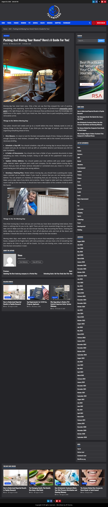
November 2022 (81, 348)
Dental (79, 161)
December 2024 (81, 300)
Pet (29, 23)
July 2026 (80, 245)
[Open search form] (89, 23)
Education (80, 164)
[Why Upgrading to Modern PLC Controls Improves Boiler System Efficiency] (61, 292)
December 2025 (81, 265)
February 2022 (81, 379)
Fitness (79, 178)
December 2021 (81, 386)
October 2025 (81, 272)
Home (3, 23)
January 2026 (81, 262)
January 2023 (81, 341)
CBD (78, 158)
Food (78, 182)
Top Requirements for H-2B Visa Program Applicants (37, 303)
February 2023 (81, 338)
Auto (78, 147)
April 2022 (80, 372)
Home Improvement (82, 199)
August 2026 (81, 241)
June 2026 (80, 248)
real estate (80, 209)
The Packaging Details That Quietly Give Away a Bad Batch (39, 489)
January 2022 (81, 382)
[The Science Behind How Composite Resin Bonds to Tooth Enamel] (93, 478)
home (78, 195)
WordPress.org (81, 459)
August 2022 (80, 358)
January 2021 (81, 423)
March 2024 (80, 317)
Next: (58, 272)
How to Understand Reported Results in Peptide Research (12, 303)
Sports (79, 216)
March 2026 (80, 258)
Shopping (58, 23)
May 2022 (80, 368)
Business (49, 23)
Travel (9, 23)
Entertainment (81, 168)
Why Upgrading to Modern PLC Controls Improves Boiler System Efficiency (61, 304)
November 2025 (81, 269)
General (35, 23)
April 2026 (80, 255)
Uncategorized (81, 226)
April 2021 (80, 413)
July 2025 (80, 279)
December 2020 (81, 427)
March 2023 (80, 334)
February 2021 (81, 420)
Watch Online (101, 23)
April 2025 (80, 289)
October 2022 (81, 351)
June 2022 (80, 365)
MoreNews (60, 505)
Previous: (20, 272)
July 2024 (80, 310)
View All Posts (36, 262)
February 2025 (81, 296)
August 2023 (80, 324)
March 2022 (80, 375)
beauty (79, 151)
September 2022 (82, 355)
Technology (66, 23)
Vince (6, 44)
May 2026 (80, 252)
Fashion (79, 171)
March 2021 (80, 417)
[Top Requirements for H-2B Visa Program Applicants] (38, 292)
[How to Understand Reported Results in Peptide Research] (14, 292)
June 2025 (80, 283)
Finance (16, 23)
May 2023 (80, 331)
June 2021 (80, 406)
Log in (79, 449)
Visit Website (23, 262)
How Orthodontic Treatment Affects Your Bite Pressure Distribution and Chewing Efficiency (89, 123)
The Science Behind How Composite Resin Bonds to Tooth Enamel (92, 489)
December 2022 (81, 344)
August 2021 (80, 399)
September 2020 (82, 437)
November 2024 (81, 303)
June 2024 (80, 313)
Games (79, 185)
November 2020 (81, 430)
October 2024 (81, 307)
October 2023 (81, 320)
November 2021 (81, 389)
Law (78, 202)
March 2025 (80, 293)
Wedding (23, 23)
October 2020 (81, 434)
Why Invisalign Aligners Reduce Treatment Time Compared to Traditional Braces (90, 135)
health (42, 23)
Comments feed (81, 456)
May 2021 (80, 410)
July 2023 (80, 327)
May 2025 (80, 286)
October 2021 (81, 393)
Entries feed (80, 452)
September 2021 (81, 396)
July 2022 (80, 362)
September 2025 (82, 276)
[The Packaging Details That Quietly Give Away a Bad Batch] (41, 478)
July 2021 (80, 403)
